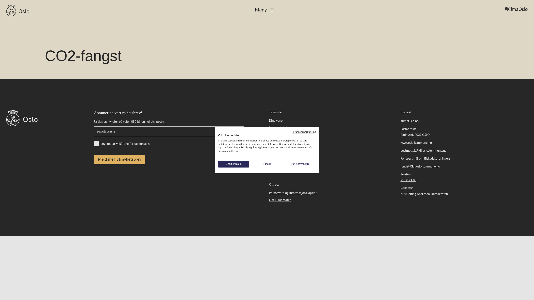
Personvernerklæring (304, 132)
